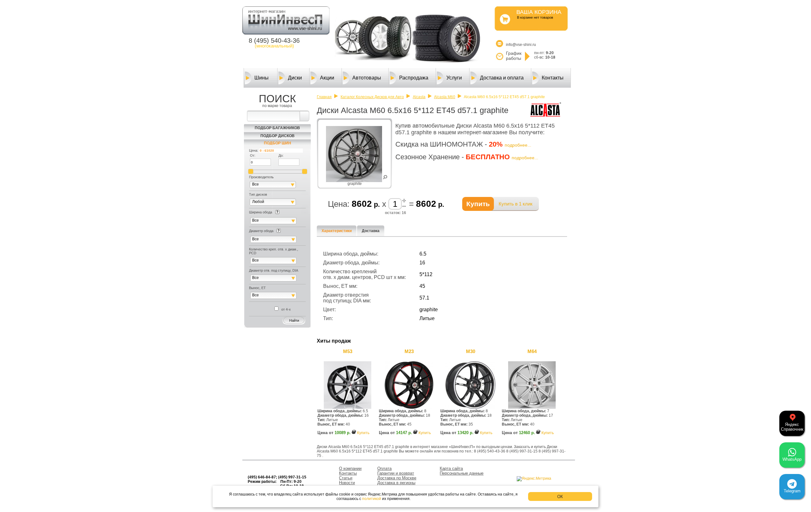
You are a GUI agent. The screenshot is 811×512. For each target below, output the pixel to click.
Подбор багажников (277, 128)
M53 (347, 351)
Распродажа (413, 77)
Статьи (345, 478)
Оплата (384, 468)
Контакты (553, 77)
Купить (363, 433)
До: (281, 155)
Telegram (792, 491)
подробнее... (518, 145)
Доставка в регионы (396, 482)
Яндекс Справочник (792, 427)
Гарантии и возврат (395, 473)
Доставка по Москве (396, 478)
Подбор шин (277, 143)
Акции (327, 77)
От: (252, 155)
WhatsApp (791, 459)
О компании (350, 468)
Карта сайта (451, 468)
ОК (560, 496)
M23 (409, 351)
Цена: (253, 150)
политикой (371, 498)
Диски (295, 77)
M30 (470, 351)
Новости (347, 482)
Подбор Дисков (277, 136)
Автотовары (366, 77)
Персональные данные (461, 473)
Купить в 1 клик (516, 203)
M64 (532, 351)
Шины (261, 77)
